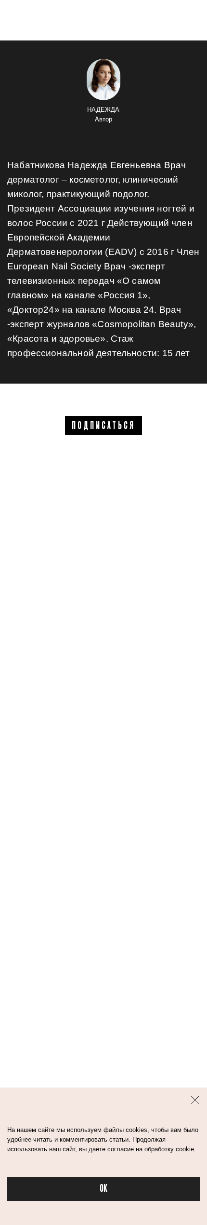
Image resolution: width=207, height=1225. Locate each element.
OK (103, 1189)
